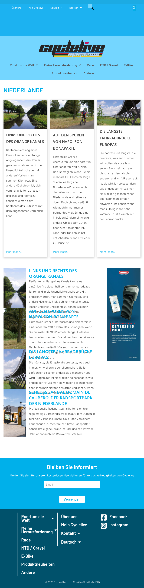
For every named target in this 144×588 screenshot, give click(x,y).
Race (90, 65)
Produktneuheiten (64, 73)
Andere (88, 73)
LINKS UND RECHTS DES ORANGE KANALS (25, 138)
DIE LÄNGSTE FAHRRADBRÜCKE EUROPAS (115, 138)
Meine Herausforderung (60, 65)
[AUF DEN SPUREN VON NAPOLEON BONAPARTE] (72, 114)
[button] (90, 8)
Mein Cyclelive (35, 7)
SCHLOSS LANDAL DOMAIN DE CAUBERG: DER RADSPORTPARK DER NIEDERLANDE (60, 397)
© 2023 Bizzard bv (55, 582)
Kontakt (54, 7)
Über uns (16, 7)
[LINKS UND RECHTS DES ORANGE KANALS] (25, 114)
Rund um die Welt (22, 65)
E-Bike (128, 65)
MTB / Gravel (109, 65)
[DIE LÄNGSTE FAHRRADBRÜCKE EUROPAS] (118, 112)
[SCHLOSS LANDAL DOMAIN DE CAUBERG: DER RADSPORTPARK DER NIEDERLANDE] (15, 413)
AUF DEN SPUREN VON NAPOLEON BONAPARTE (68, 142)
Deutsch (73, 7)
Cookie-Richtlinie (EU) (86, 582)
